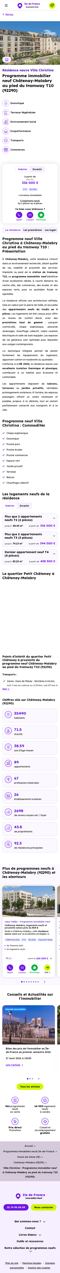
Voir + (47, 972)
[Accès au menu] (6, 5)
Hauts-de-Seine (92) (28, 1156)
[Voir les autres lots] (51, 958)
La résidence (13, 230)
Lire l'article (13, 1064)
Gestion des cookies (39, 1267)
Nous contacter (43, 1207)
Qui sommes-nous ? (27, 1221)
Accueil (29, 1145)
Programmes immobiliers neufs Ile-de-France (28, 1151)
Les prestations (32, 230)
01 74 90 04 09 (16, 1207)
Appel (19, 219)
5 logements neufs (30, 200)
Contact (30, 220)
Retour (10, 14)
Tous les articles (30, 1086)
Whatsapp (41, 219)
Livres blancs (28, 1234)
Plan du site (11, 1263)
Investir (37, 169)
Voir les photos (6, 59)
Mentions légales (31, 1263)
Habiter (22, 169)
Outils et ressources (30, 1241)
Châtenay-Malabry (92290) (29, 1162)
